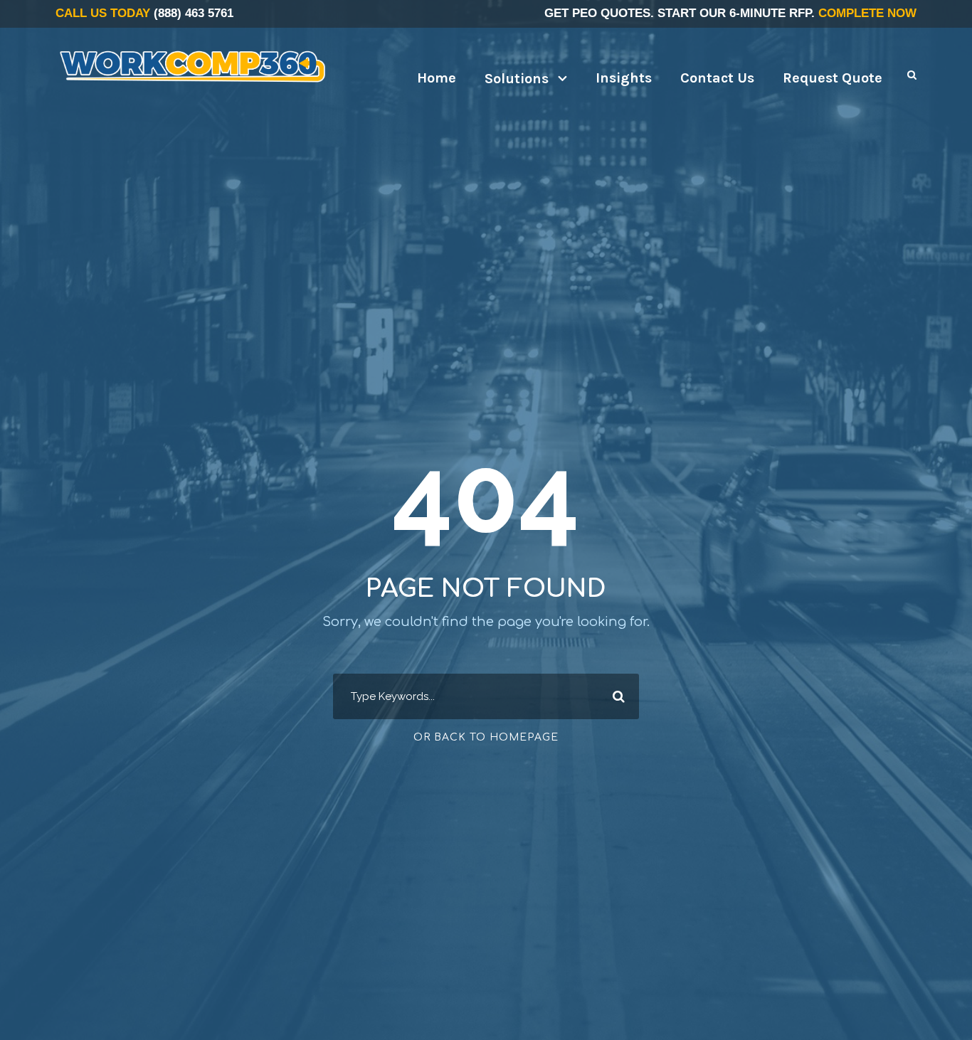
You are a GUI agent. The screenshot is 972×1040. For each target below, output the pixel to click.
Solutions (517, 78)
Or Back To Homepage (486, 737)
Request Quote (832, 78)
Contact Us (717, 78)
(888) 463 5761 (193, 13)
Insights (624, 78)
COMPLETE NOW (867, 13)
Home (436, 78)
